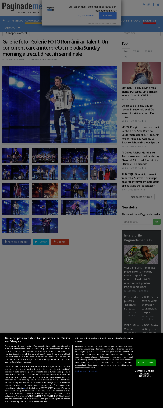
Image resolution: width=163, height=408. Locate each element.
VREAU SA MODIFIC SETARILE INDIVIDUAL (144, 373)
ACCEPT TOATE (146, 362)
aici (24, 388)
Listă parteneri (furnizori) (86, 371)
